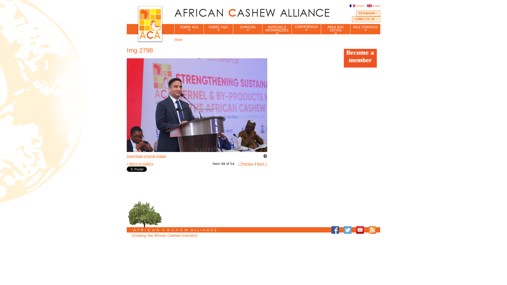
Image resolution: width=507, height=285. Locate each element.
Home (178, 39)
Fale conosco (364, 28)
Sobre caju (216, 28)
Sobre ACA (186, 28)
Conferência (305, 28)
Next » (262, 164)
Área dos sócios (332, 29)
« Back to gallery (140, 164)
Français (360, 5)
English (376, 5)
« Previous (246, 164)
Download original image (146, 156)
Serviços (244, 28)
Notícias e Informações (275, 29)
